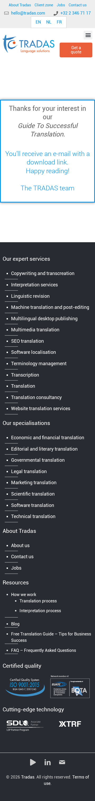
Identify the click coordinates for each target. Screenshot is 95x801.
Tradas (27, 777)
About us (20, 545)
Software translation (32, 505)
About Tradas (20, 5)
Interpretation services (34, 284)
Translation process (38, 600)
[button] (88, 35)
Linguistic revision (30, 296)
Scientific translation (33, 494)
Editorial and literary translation (44, 449)
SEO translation (27, 341)
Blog (15, 623)
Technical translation (33, 516)
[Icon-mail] (62, 762)
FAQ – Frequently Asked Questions (43, 650)
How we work (23, 594)
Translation (23, 386)
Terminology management (38, 363)
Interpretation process (40, 610)
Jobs (61, 5)
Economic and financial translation (47, 437)
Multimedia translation (35, 329)
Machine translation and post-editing (50, 307)
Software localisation (33, 352)
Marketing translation (33, 482)
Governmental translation (38, 460)
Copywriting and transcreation (42, 273)
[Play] (33, 762)
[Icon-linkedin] (47, 762)
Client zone (44, 5)
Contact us (78, 5)
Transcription (25, 375)
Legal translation (29, 471)
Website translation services (40, 408)
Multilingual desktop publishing (44, 318)
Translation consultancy (36, 397)
